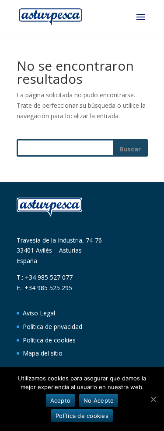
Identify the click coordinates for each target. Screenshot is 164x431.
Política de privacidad (52, 326)
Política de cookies (49, 340)
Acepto (60, 400)
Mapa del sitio (43, 353)
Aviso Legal (39, 313)
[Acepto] (153, 399)
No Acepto (99, 400)
